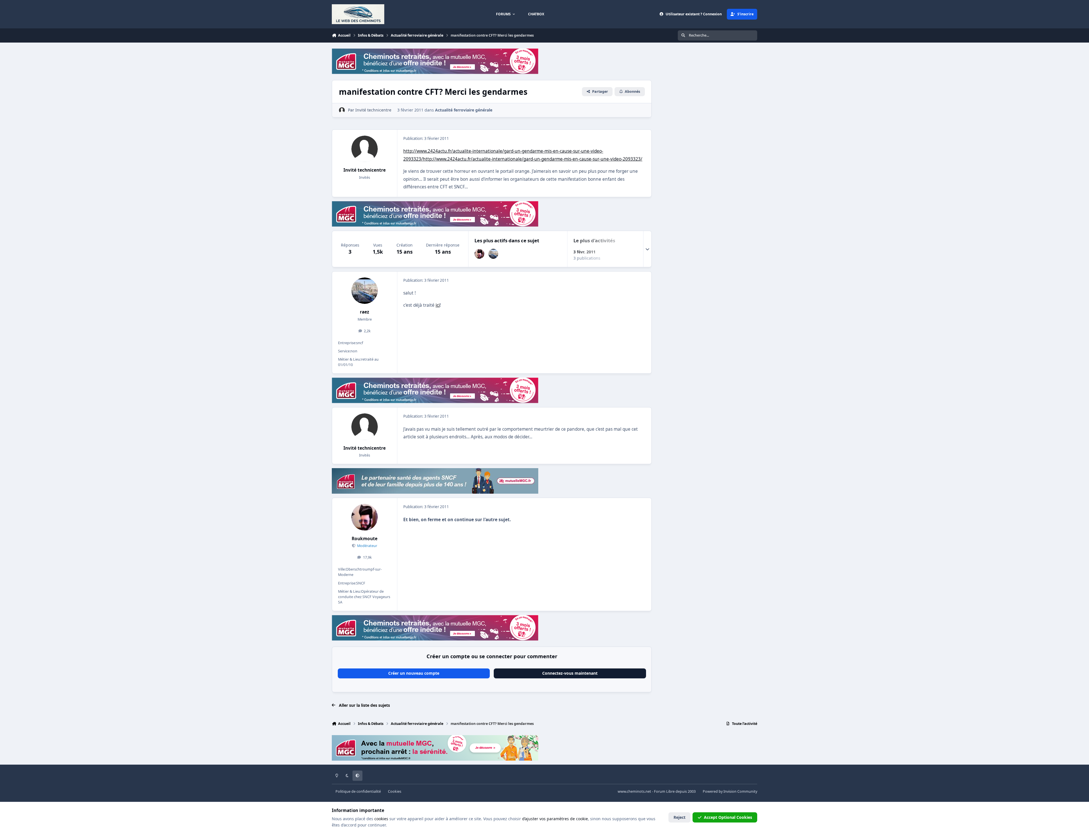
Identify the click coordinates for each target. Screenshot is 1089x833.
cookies (381, 818)
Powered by (730, 791)
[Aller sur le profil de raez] (493, 254)
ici (438, 305)
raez (364, 312)
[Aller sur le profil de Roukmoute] (479, 254)
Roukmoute (364, 539)
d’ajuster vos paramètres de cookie (555, 818)
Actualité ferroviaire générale (463, 110)
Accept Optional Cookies (728, 817)
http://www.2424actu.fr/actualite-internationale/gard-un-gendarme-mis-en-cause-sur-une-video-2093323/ (532, 159)
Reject (679, 817)
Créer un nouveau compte (413, 673)
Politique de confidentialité (358, 791)
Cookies (394, 791)
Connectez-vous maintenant (570, 673)
